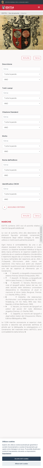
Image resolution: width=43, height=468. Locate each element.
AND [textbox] (6, 79)
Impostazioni (6, 453)
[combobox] (21, 74)
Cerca (37, 58)
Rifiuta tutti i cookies (21, 463)
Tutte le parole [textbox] (10, 74)
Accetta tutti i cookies (21, 458)
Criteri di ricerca (41, 234)
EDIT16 (4, 13)
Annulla (26, 58)
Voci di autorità (14, 13)
